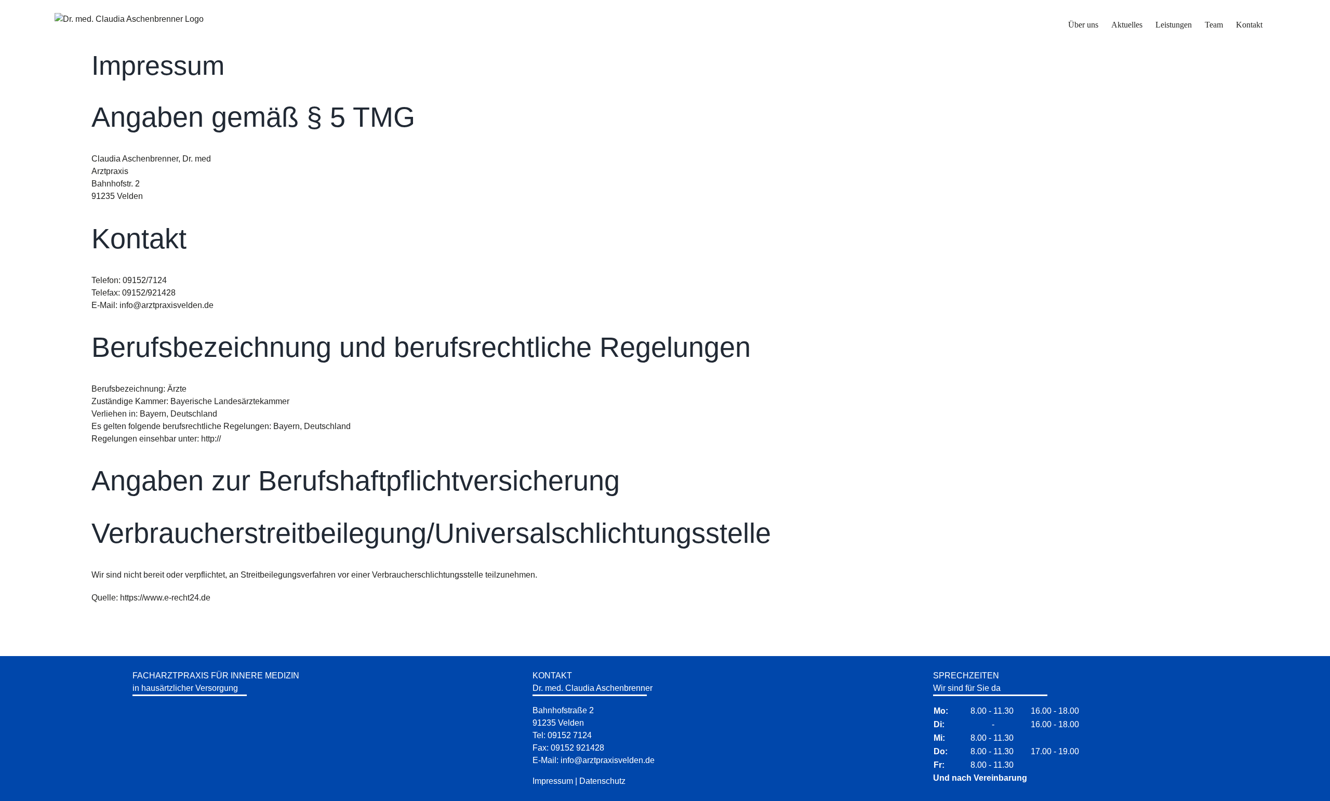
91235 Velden (558, 722)
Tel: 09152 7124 (562, 735)
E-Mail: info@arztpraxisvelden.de (594, 760)
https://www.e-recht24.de (165, 597)
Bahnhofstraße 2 (563, 710)
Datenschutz (602, 781)
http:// (211, 438)
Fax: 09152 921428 (568, 747)
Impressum (553, 781)
